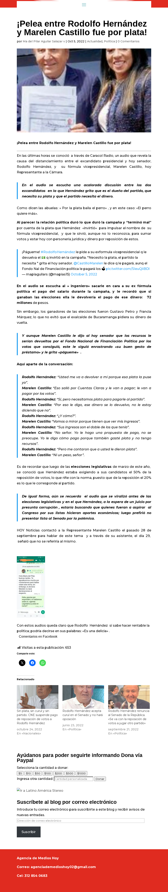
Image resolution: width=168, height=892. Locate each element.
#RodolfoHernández (58, 252)
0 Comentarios (129, 41)
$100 (47, 773)
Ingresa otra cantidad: (35, 779)
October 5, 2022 (84, 274)
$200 (58, 773)
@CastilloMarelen (88, 263)
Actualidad (94, 41)
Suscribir (29, 832)
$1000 (81, 773)
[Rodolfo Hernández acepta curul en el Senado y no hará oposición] (83, 697)
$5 (20, 773)
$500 (69, 773)
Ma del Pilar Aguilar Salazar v (44, 41)
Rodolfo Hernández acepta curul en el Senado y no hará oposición (82, 715)
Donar (100, 778)
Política (109, 41)
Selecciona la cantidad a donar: (42, 768)
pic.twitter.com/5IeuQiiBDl (128, 269)
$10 (28, 773)
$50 (37, 773)
